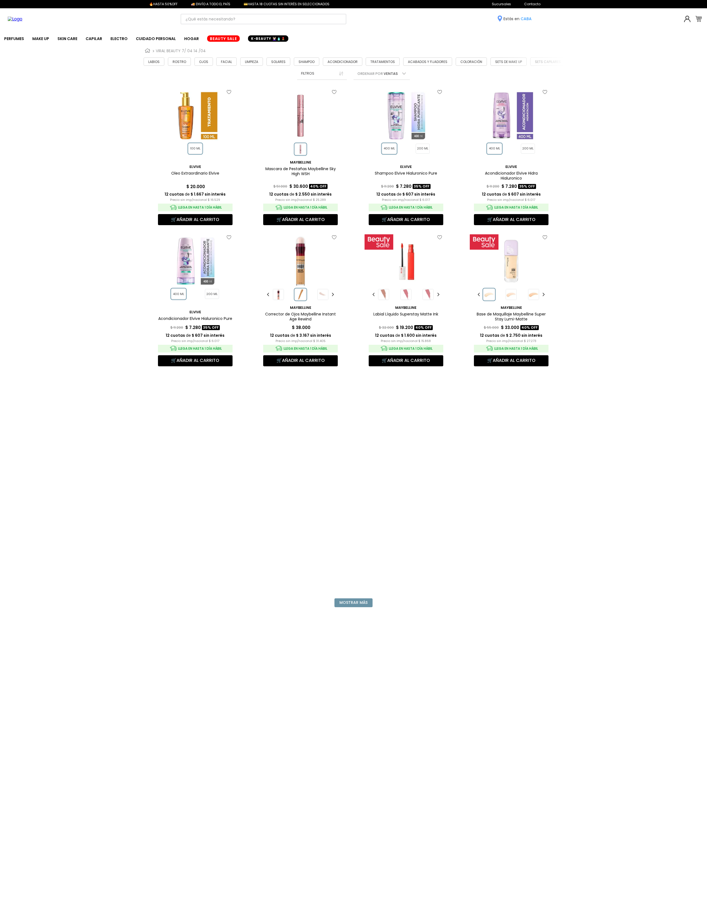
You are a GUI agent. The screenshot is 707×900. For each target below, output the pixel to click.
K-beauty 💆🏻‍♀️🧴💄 (268, 38)
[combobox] (263, 19)
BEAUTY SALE (223, 38)
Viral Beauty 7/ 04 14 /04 (181, 51)
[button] (322, 73)
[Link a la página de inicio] (147, 51)
